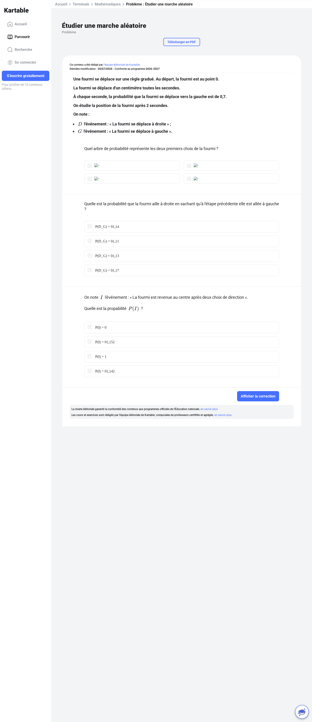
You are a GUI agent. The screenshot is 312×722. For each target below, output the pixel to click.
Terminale (81, 4)
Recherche (23, 49)
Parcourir (22, 37)
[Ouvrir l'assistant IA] (302, 712)
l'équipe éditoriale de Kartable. (121, 64)
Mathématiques (108, 4)
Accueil (21, 24)
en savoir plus (209, 409)
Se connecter (25, 62)
